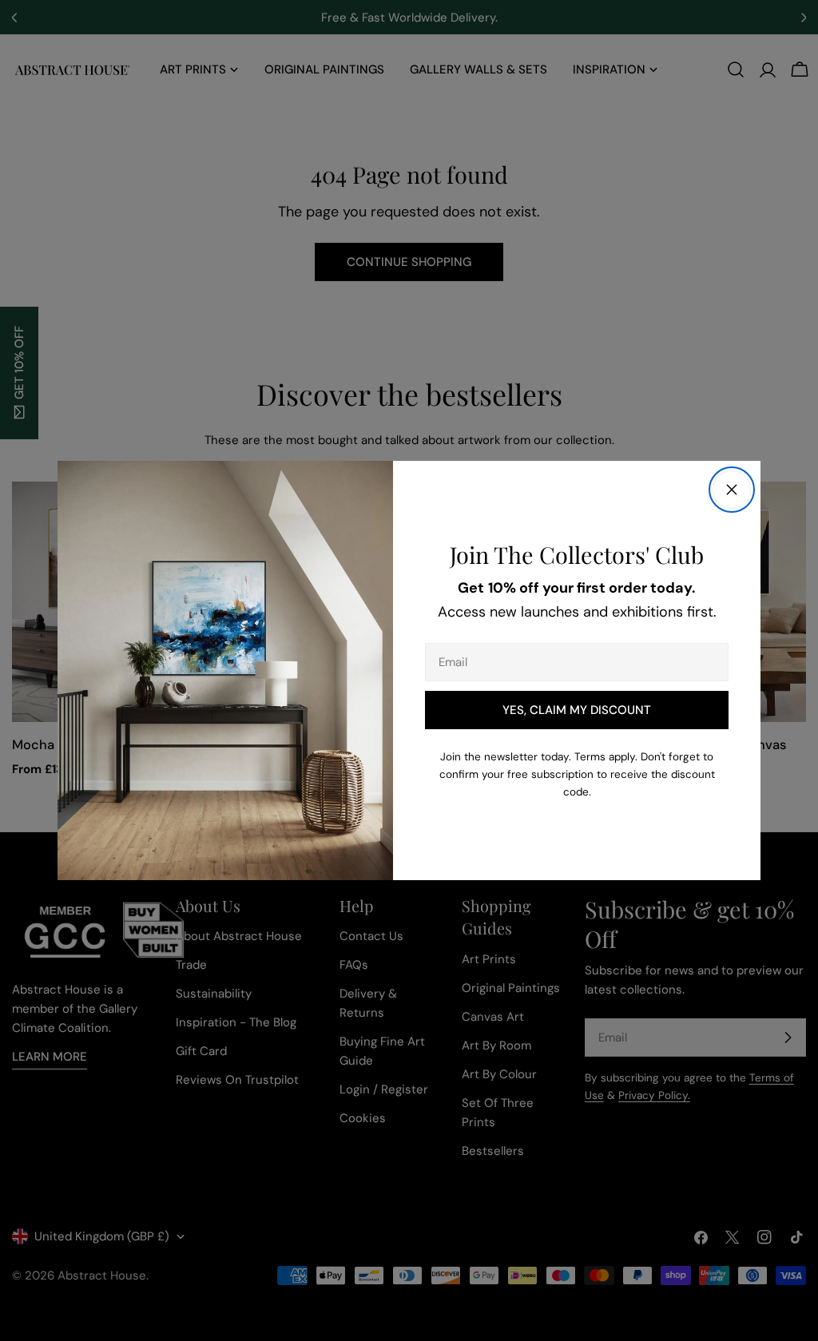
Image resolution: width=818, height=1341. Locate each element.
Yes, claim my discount (576, 710)
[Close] (732, 489)
